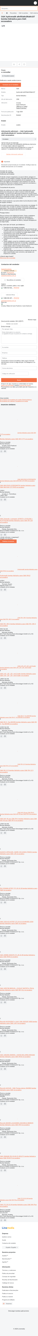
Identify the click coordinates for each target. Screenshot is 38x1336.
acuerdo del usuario (25, 385)
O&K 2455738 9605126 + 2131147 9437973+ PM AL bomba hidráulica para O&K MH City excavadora (17, 989)
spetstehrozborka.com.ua (8, 275)
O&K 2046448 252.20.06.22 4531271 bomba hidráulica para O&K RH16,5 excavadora (18, 1157)
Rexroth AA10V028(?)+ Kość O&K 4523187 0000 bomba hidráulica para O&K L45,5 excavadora (18, 1022)
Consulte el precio (9, 76)
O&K (17, 88)
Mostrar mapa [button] (32, 319)
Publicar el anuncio (8, 541)
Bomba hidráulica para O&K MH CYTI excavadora (16, 439)
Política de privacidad (8, 1273)
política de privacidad (7, 385)
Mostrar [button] (16, 288)
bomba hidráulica (21, 95)
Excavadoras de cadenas (7, 401)
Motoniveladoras (27, 399)
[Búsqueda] (35, 8)
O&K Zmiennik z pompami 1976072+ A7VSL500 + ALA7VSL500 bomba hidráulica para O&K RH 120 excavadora (16, 520)
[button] (35, 3)
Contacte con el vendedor (10, 84)
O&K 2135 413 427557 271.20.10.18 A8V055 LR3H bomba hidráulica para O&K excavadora (16, 922)
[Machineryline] (7, 13)
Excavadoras (4, 399)
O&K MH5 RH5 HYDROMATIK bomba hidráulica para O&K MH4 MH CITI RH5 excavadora (17, 486)
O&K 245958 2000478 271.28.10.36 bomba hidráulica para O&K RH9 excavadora (17, 956)
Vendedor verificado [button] (9, 270)
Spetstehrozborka (6, 269)
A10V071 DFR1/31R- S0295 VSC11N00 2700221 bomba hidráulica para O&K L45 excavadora (18, 853)
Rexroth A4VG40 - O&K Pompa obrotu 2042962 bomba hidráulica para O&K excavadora (18, 1089)
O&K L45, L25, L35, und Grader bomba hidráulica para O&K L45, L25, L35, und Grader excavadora (18, 674)
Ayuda (4, 1240)
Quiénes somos (6, 1237)
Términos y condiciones (9, 1270)
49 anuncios (10, 272)
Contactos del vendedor (9, 1243)
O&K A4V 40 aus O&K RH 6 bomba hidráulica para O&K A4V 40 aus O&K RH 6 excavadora (18, 819)
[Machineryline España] (12, 3)
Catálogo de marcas (8, 1283)
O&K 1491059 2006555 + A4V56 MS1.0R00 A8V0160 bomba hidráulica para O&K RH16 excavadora (17, 1056)
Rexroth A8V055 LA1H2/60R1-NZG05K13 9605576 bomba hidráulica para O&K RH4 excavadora (16, 1124)
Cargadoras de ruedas (21, 401)
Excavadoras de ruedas (15, 399)
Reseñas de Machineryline (9, 1279)
